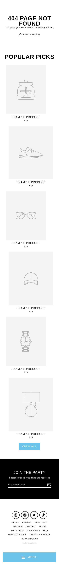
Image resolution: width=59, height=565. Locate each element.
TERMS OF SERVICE (40, 534)
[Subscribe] (48, 485)
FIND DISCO (41, 522)
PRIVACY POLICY (17, 534)
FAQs (45, 530)
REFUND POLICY (29, 539)
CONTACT (31, 526)
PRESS (42, 526)
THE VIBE (18, 526)
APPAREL (27, 522)
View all (29, 446)
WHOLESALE (33, 530)
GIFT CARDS (17, 530)
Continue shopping (29, 34)
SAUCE (15, 522)
